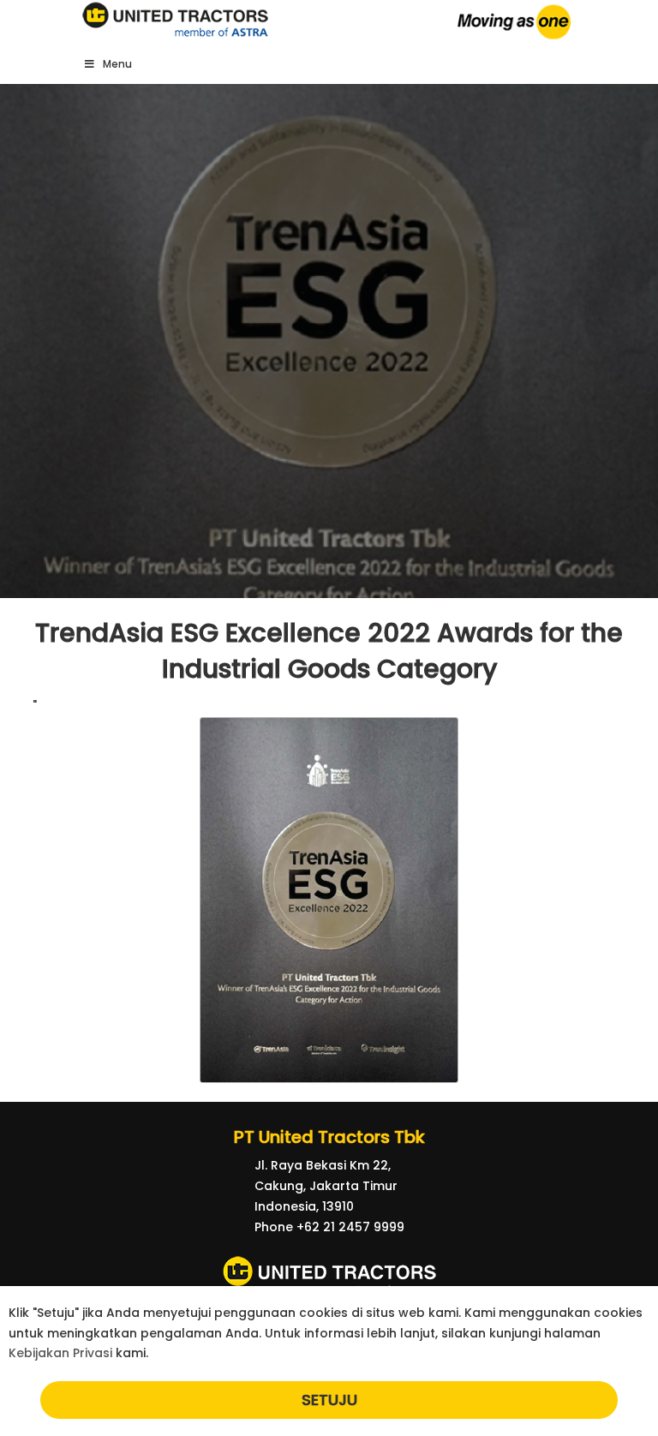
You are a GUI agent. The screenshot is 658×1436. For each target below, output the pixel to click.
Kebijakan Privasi (60, 1352)
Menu (117, 64)
